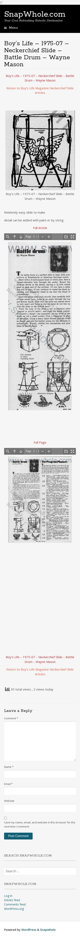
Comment (11, 718)
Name (9, 767)
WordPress (28, 930)
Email (8, 784)
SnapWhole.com (34, 14)
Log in (8, 896)
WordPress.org (14, 909)
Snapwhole (48, 930)
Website (9, 801)
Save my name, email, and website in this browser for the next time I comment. (39, 824)
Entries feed (12, 900)
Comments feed (15, 904)
